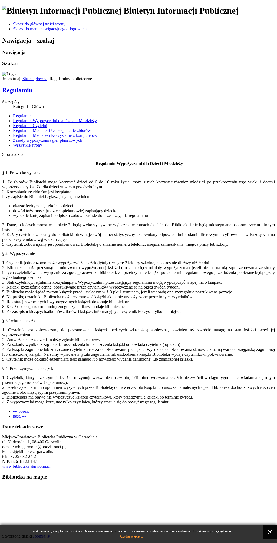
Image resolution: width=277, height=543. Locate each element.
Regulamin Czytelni (30, 125)
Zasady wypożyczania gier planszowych (47, 140)
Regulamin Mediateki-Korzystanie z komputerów (55, 135)
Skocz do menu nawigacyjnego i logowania (50, 29)
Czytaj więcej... (131, 536)
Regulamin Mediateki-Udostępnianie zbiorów (52, 130)
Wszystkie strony (27, 145)
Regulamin (17, 90)
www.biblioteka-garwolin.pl (26, 466)
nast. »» (19, 416)
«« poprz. (21, 411)
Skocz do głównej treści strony (39, 24)
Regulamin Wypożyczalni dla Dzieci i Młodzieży (55, 120)
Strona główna (34, 78)
